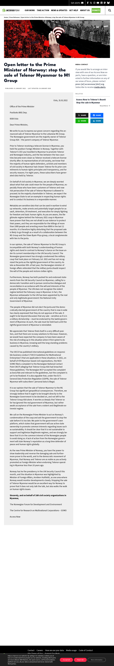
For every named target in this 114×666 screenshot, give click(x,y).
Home (6, 17)
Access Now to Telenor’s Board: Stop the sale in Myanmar (91, 101)
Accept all (66, 660)
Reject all (80, 660)
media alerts (100, 87)
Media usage (71, 650)
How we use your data (54, 650)
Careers (40, 650)
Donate (96, 10)
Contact (31, 650)
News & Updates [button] (59, 10)
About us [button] (85, 10)
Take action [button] (43, 10)
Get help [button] (73, 10)
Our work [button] (30, 10)
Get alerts (76, 2)
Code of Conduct (86, 650)
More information (96, 660)
